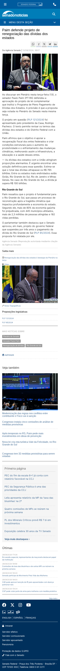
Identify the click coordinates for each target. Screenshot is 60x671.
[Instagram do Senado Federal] (20, 605)
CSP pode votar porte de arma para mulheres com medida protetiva (29, 591)
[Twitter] (12, 605)
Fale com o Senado (14, 655)
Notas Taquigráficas (12, 306)
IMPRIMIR (9, 355)
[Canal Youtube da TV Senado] (27, 605)
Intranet (9, 626)
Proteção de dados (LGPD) (15, 651)
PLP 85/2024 (42, 232)
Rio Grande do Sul (34, 345)
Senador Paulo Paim (11, 341)
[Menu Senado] (5, 4)
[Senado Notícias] (15, 15)
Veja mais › (53, 598)
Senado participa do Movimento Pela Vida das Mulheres (25, 575)
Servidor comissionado (13, 636)
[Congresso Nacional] (11, 612)
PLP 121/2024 (35, 119)
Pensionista (7, 644)
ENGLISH (6, 617)
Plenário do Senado (11, 336)
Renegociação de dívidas (13, 345)
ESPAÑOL (18, 617)
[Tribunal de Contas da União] (18, 612)
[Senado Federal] (30, 4)
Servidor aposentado (12, 640)
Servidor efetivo (10, 632)
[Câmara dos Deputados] (4, 612)
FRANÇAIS (30, 617)
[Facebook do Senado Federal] (5, 605)
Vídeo (6, 264)
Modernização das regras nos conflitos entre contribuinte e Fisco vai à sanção (25, 414)
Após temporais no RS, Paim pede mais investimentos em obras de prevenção (22, 434)
